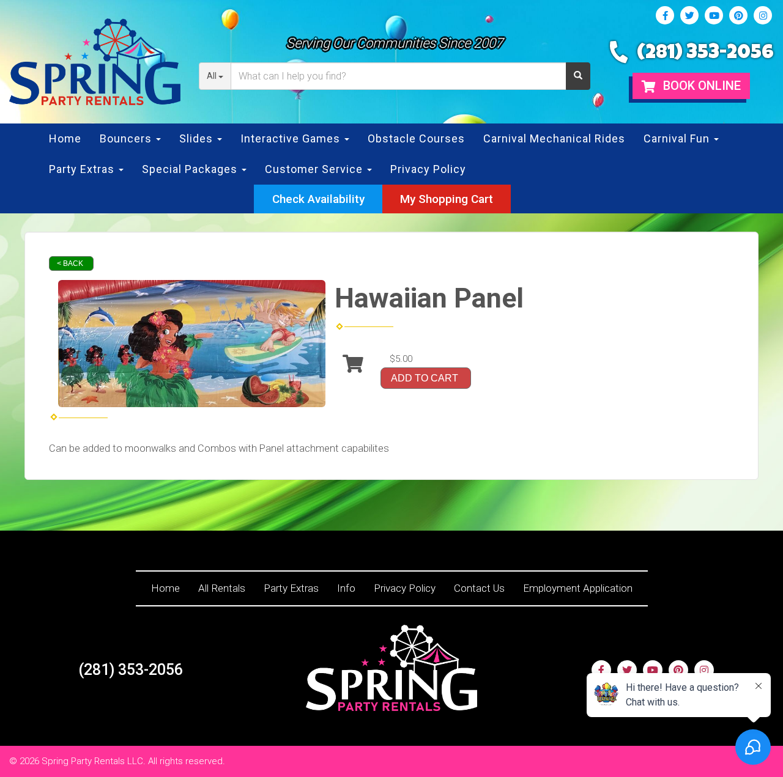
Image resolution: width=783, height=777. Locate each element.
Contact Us (479, 588)
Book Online (700, 85)
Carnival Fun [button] (678, 138)
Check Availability (318, 199)
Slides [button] (197, 138)
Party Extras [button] (83, 169)
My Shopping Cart (446, 199)
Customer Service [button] (315, 169)
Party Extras (291, 588)
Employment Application (578, 588)
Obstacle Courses (416, 138)
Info (346, 588)
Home (65, 138)
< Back (70, 263)
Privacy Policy (428, 169)
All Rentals (221, 588)
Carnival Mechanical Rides (554, 138)
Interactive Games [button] (291, 138)
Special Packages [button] (191, 169)
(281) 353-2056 (705, 54)
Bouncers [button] (127, 138)
